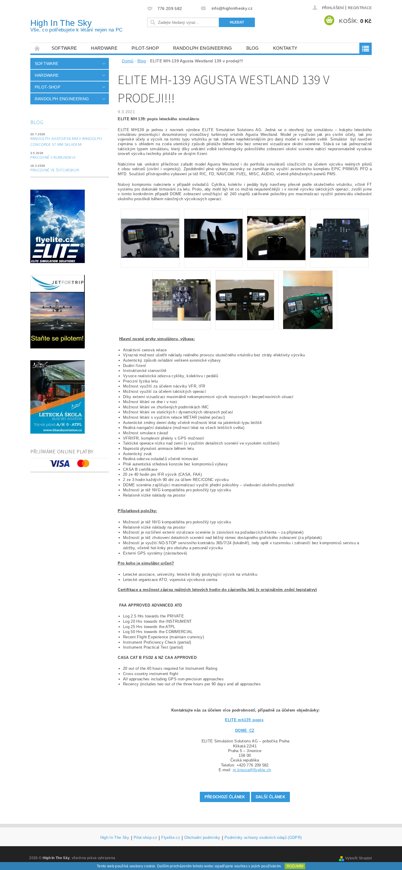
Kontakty (285, 48)
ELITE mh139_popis (244, 720)
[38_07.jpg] (307, 299)
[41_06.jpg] (245, 290)
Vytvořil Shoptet (358, 858)
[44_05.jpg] (181, 290)
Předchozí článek (225, 797)
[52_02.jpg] (213, 228)
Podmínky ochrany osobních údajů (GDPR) (263, 838)
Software (64, 48)
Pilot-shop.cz (145, 838)
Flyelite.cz (170, 838)
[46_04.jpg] (339, 228)
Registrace (360, 8)
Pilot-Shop (145, 48)
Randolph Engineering (202, 48)
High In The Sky (76, 25)
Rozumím (295, 866)
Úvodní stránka (37, 48)
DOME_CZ (244, 730)
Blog (252, 48)
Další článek (270, 797)
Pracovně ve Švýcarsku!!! (54, 170)
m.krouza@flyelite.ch (252, 770)
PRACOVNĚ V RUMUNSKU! (52, 158)
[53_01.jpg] (150, 228)
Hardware (104, 48)
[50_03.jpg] (276, 230)
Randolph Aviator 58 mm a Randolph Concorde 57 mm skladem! (66, 142)
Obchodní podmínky (202, 838)
